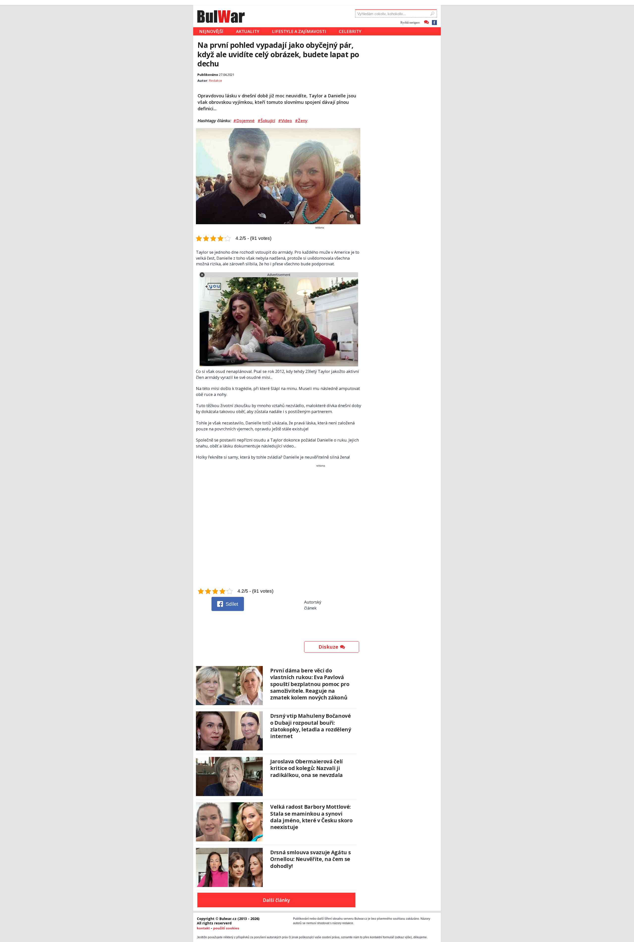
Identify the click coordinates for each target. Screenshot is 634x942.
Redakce (215, 80)
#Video (285, 120)
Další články (276, 900)
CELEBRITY (350, 31)
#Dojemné (244, 120)
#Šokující (266, 120)
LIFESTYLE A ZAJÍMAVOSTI (299, 31)
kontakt (203, 928)
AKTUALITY (247, 31)
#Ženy (301, 120)
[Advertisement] (279, 527)
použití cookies (226, 928)
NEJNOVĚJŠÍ (211, 31)
